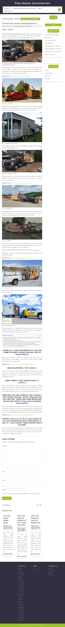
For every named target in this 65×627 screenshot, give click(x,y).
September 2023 (21, 617)
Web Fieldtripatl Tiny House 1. (10, 339)
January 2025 (21, 584)
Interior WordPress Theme (28, 625)
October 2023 (21, 615)
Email (3, 480)
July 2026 (20, 568)
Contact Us (7, 8)
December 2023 (21, 611)
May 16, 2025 (22, 528)
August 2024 (20, 595)
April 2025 (20, 578)
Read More (9, 554)
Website (4, 489)
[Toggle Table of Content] (39, 336)
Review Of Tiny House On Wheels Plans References (23, 364)
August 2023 (20, 619)
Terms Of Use (8, 10)
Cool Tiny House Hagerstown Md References (21, 182)
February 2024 (21, 607)
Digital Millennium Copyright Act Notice (24, 8)
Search (53, 17)
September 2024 (21, 593)
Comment (4, 445)
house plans (48, 75)
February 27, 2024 (8, 26)
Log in (34, 568)
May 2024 (20, 601)
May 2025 (20, 576)
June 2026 (20, 570)
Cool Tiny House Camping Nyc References (21, 257)
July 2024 (20, 597)
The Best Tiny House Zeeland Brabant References (22, 414)
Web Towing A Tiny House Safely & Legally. (12, 340)
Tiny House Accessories (32, 3)
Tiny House (17, 18)
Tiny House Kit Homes (50, 40)
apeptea (16, 26)
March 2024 (20, 605)
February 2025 (21, 582)
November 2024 (21, 589)
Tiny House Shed (49, 43)
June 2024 (20, 599)
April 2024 (20, 603)
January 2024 (21, 609)
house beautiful (48, 73)
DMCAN (40, 8)
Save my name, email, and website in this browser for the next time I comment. (22, 493)
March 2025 (20, 580)
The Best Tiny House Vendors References (20, 76)
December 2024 (21, 587)
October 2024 (21, 591)
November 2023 (21, 613)
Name (4, 471)
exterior (47, 70)
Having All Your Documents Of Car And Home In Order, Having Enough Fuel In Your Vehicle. (22, 337)
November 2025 (21, 572)
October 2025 (21, 574)
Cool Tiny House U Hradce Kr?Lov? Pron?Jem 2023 (22, 520)
